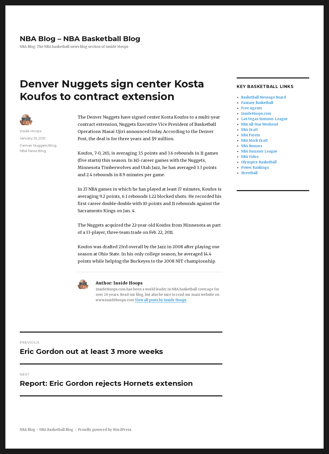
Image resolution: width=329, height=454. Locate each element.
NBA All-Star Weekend (259, 124)
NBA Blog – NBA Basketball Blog (80, 38)
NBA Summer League (259, 151)
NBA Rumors (251, 146)
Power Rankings (255, 167)
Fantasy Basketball (257, 103)
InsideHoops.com (256, 113)
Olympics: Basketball (259, 162)
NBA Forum (250, 135)
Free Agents (251, 108)
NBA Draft (249, 130)
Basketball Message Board (263, 97)
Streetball (249, 173)
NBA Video (250, 157)
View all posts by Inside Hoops (160, 300)
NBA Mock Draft (254, 140)
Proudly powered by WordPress (104, 430)
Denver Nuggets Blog (38, 145)
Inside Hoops (30, 131)
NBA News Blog (33, 151)
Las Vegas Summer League (264, 119)
